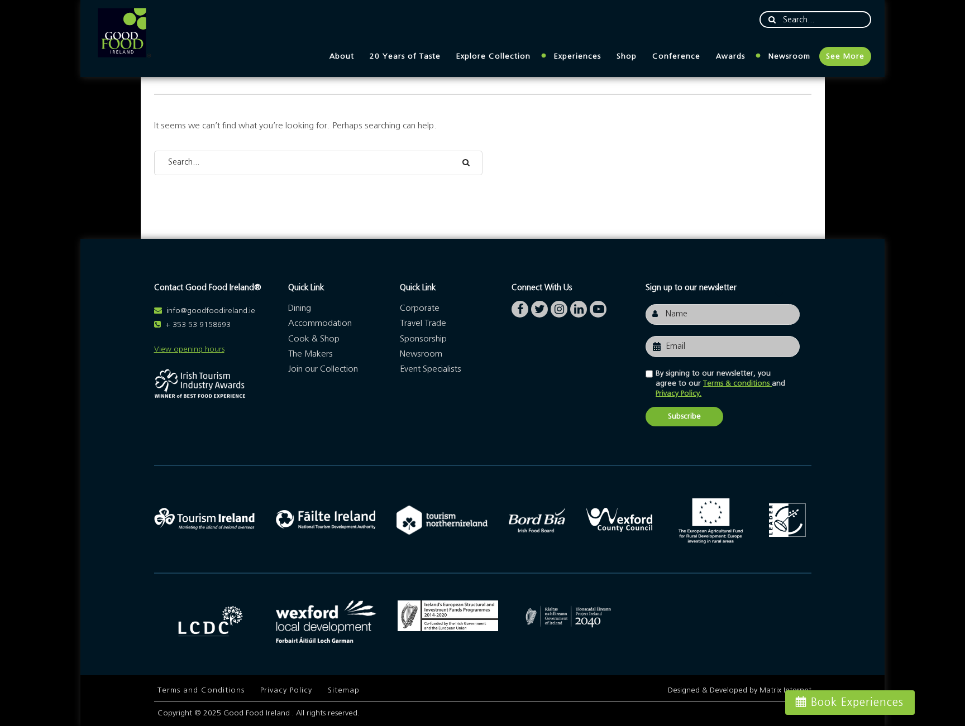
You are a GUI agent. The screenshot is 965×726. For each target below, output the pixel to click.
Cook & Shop (314, 338)
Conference (676, 56)
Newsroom (789, 56)
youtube (598, 306)
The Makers (310, 353)
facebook (520, 306)
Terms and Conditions (201, 690)
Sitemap (344, 690)
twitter (539, 306)
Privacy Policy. (678, 393)
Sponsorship (423, 338)
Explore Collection (493, 56)
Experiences (577, 56)
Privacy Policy (286, 690)
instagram (559, 306)
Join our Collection (323, 368)
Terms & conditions (737, 383)
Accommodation (320, 323)
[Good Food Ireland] (124, 33)
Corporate (419, 308)
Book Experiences (857, 702)
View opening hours (189, 349)
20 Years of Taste (405, 56)
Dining (299, 308)
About (341, 56)
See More (845, 56)
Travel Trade (423, 323)
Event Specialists (430, 368)
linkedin (578, 306)
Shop (627, 56)
